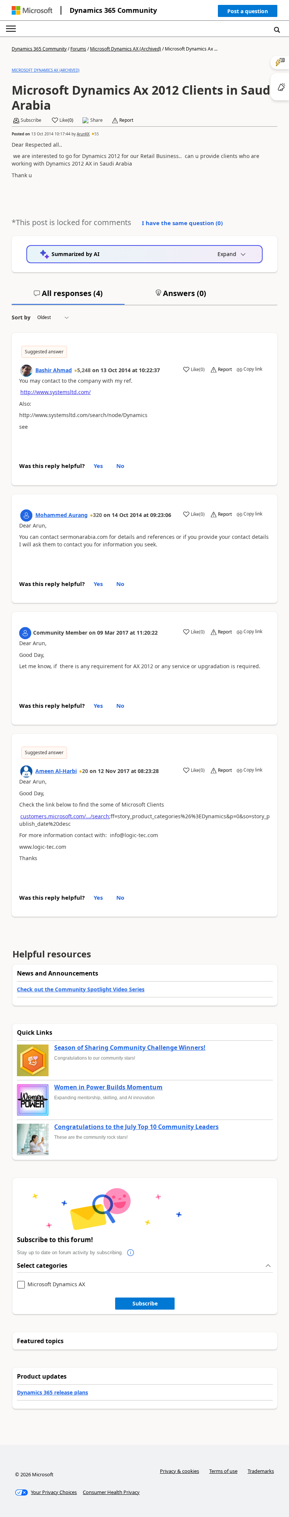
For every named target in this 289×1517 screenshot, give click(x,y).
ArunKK (83, 134)
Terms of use (223, 1471)
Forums (78, 49)
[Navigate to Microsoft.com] (32, 10)
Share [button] (96, 120)
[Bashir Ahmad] (26, 371)
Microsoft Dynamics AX (56, 1284)
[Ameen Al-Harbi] (26, 771)
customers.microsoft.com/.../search (64, 816)
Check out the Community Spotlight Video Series (80, 989)
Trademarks (261, 1471)
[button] (247, 12)
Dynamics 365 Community (113, 10)
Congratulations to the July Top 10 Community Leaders (136, 1127)
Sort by (21, 317)
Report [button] (126, 120)
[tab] (68, 296)
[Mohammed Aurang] (26, 515)
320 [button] (97, 514)
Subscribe (145, 1303)
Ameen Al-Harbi (56, 771)
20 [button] (85, 771)
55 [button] (96, 134)
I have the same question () (182, 223)
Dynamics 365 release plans (52, 1392)
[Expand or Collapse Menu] (11, 29)
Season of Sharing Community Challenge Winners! (129, 1048)
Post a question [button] (247, 11)
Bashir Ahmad (53, 370)
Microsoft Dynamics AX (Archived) (125, 49)
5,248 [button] (84, 370)
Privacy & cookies (179, 1471)
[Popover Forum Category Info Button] (130, 1252)
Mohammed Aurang (61, 514)
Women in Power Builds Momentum (108, 1087)
